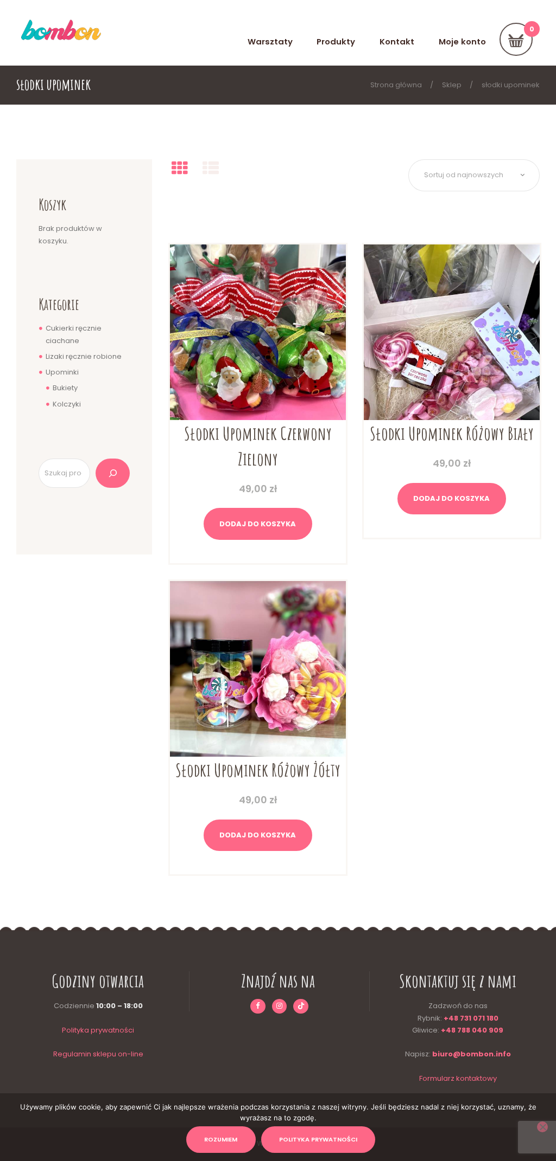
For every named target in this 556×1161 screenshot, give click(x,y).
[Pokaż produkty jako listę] (210, 168)
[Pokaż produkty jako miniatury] (179, 168)
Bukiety (65, 388)
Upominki (62, 372)
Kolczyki (67, 404)
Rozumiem (220, 1139)
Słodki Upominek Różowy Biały (452, 433)
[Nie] (542, 1126)
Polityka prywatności (98, 1030)
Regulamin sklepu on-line (98, 1054)
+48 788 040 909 (472, 1030)
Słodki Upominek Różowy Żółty (257, 769)
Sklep (452, 85)
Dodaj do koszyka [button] (257, 524)
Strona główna (396, 85)
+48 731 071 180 (471, 1018)
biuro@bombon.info (471, 1054)
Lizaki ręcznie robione (84, 356)
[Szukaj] (113, 473)
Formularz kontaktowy (458, 1078)
